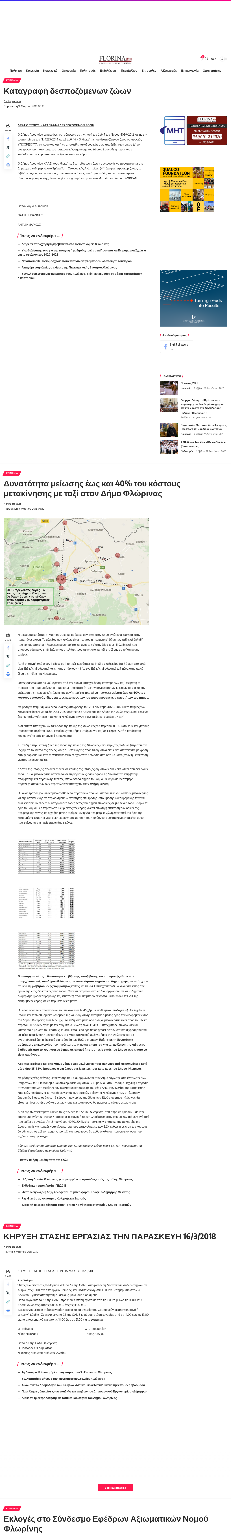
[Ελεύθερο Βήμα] (115, 58)
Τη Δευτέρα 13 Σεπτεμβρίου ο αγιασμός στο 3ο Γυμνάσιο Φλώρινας (67, 1372)
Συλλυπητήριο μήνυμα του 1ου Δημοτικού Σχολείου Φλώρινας (63, 1379)
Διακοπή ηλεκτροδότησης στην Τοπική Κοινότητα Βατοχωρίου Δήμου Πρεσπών (76, 1205)
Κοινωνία (12, 80)
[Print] (8, 164)
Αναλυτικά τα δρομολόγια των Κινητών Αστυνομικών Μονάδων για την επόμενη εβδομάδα (83, 1385)
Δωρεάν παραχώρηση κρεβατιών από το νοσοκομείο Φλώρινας (65, 244)
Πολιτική (185, 412)
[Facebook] (176, 346)
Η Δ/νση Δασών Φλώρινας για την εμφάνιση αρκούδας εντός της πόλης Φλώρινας (77, 1179)
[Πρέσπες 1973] (169, 388)
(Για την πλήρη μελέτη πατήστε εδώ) (43, 1160)
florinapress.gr (12, 101)
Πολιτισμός (198, 412)
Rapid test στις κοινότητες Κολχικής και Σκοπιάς (54, 1198)
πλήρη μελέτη (99, 784)
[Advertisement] (108, 25)
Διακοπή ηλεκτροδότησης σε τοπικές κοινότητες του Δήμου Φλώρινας (69, 1398)
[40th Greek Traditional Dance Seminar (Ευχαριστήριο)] (169, 447)
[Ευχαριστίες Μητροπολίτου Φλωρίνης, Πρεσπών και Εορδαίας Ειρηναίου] (169, 430)
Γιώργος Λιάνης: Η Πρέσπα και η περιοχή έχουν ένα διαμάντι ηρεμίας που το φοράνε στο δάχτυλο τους (202, 404)
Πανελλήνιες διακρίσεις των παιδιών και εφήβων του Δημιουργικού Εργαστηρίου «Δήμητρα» (84, 1391)
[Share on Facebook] (8, 138)
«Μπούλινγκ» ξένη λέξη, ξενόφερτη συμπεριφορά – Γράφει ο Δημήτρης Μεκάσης (76, 1192)
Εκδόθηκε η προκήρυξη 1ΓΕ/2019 (44, 1185)
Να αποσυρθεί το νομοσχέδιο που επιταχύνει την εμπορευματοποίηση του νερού (77, 261)
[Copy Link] (8, 156)
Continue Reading (115, 1487)
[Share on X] (8, 147)
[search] (206, 59)
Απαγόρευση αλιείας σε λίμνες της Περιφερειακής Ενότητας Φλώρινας (69, 267)
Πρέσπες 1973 (189, 382)
